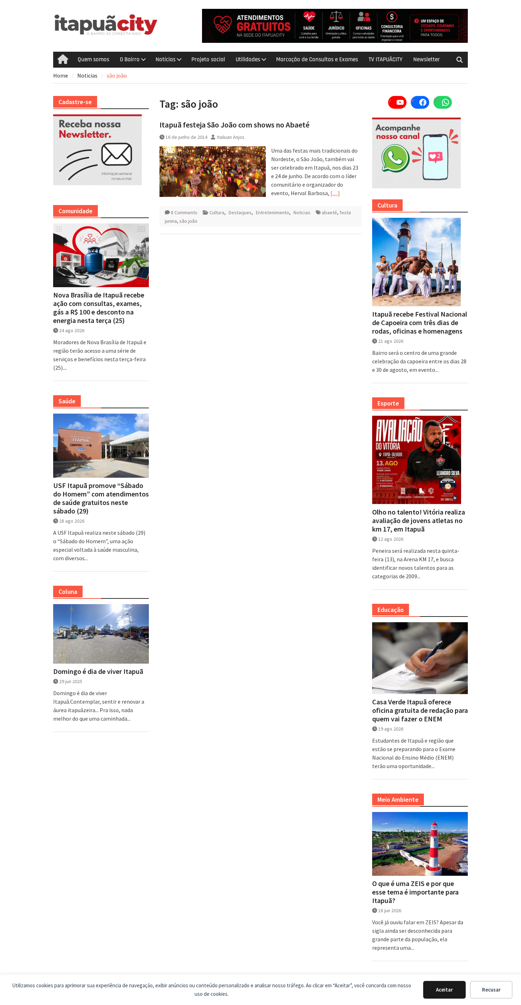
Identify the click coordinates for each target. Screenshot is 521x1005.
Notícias (165, 59)
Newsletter (426, 59)
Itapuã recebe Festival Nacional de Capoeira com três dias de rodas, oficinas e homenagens (419, 322)
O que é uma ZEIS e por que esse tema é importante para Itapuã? (415, 892)
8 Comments (184, 212)
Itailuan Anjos (231, 137)
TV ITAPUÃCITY (386, 59)
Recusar (491, 989)
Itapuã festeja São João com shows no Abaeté (234, 125)
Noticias (301, 212)
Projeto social (208, 59)
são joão (188, 221)
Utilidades (248, 59)
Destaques (240, 212)
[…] (335, 193)
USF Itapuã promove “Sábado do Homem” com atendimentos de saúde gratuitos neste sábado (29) (101, 498)
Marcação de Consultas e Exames (317, 59)
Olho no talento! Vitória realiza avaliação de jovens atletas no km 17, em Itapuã (418, 520)
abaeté (329, 212)
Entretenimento (272, 212)
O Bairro (130, 59)
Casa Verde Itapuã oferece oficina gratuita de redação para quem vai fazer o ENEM (420, 710)
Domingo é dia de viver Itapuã (98, 671)
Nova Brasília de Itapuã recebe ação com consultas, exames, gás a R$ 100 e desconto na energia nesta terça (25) (98, 308)
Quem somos (93, 59)
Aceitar (444, 989)
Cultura (216, 212)
